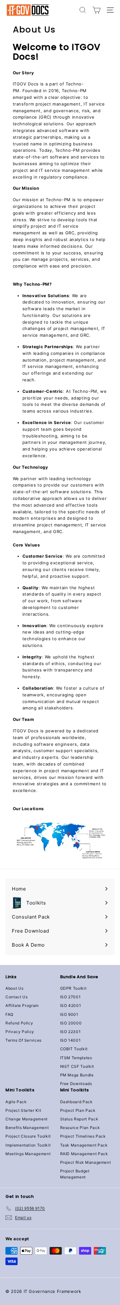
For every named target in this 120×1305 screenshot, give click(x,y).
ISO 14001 (70, 1040)
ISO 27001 (70, 996)
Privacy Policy (19, 1031)
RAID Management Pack (84, 1153)
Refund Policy (19, 1023)
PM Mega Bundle (77, 1075)
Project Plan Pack (78, 1110)
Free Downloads (76, 1083)
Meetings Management (28, 1153)
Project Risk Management (85, 1162)
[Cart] (96, 10)
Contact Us (16, 996)
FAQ (9, 1014)
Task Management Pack (84, 1145)
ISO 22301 (70, 1031)
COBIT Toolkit (74, 1048)
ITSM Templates (76, 1057)
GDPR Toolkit (73, 988)
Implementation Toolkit (28, 1145)
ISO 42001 (70, 1005)
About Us (14, 988)
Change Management (26, 1119)
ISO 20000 (71, 1023)
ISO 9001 (69, 1014)
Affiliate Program (22, 1005)
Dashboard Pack (76, 1101)
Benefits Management (27, 1127)
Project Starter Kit (23, 1110)
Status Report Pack (79, 1119)
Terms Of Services (23, 1040)
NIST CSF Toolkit (77, 1066)
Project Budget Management (75, 1174)
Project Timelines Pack (83, 1136)
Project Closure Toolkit (28, 1136)
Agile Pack (16, 1101)
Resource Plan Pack (80, 1127)
